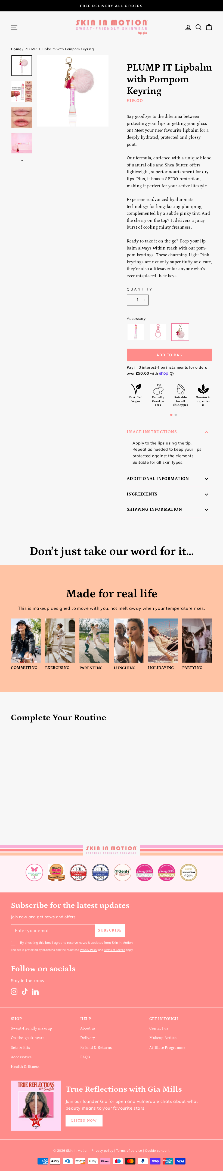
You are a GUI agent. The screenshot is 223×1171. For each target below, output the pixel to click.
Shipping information (154, 509)
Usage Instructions (152, 432)
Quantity (140, 289)
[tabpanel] (169, 395)
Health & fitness (25, 1067)
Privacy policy (102, 1150)
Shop (16, 1019)
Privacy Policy (88, 950)
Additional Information (158, 478)
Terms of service (129, 1150)
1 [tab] (171, 415)
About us (88, 1028)
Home (16, 49)
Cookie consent (157, 1150)
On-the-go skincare (28, 1038)
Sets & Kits (20, 1048)
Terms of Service (114, 950)
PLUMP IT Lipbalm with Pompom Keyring (59, 49)
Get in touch (163, 1019)
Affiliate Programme (167, 1048)
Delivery (87, 1038)
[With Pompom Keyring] (180, 332)
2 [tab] (176, 415)
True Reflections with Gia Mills (124, 1089)
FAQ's (85, 1057)
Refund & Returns (96, 1048)
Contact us (158, 1028)
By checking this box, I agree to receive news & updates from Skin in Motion (76, 942)
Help (85, 1019)
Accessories (21, 1057)
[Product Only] (136, 332)
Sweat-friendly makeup (31, 1028)
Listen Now (84, 1121)
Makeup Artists (162, 1038)
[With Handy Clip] (158, 332)
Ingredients (142, 494)
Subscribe (110, 930)
